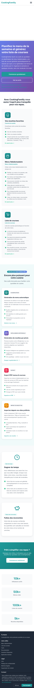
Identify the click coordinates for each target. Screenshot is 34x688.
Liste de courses (5, 645)
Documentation (5, 650)
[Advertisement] (17, 22)
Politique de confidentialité (8, 663)
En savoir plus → (9, 143)
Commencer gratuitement (17, 74)
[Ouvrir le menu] (31, 2)
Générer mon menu (9, 323)
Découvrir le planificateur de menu (11, 85)
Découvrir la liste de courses (10, 87)
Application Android (6, 654)
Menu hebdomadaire (6, 643)
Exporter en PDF (8, 395)
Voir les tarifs (17, 80)
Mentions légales (5, 665)
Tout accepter (27, 685)
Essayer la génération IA (11, 360)
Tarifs (2, 648)
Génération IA (23, 87)
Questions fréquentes (6, 652)
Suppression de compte (7, 668)
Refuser (17, 685)
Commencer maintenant (17, 560)
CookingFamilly (8, 2)
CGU (2, 661)
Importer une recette (10, 436)
